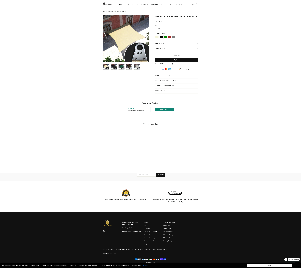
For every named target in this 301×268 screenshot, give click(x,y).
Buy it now (177, 60)
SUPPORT (168, 4)
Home (104, 11)
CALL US (179, 4)
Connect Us (160, 91)
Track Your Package (169, 222)
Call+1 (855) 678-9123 (150, 231)
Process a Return (168, 231)
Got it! (269, 265)
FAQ (145, 225)
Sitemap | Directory (149, 238)
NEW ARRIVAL (156, 4)
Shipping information (164, 86)
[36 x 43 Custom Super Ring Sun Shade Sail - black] (105, 161)
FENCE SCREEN (141, 4)
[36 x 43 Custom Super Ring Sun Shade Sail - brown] (109, 161)
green (165, 37)
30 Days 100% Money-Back (165, 81)
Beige (157, 37)
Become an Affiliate (150, 241)
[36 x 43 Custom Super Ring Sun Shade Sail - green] (107, 161)
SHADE (128, 4)
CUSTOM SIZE (160, 48)
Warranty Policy (168, 235)
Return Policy (167, 228)
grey (173, 37)
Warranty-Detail (168, 238)
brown (169, 37)
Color (160, 33)
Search (146, 222)
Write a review (164, 109)
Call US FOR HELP (162, 76)
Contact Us (147, 235)
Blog (145, 244)
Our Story (147, 228)
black (161, 37)
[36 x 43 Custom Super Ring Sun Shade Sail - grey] (111, 161)
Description (160, 43)
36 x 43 (158, 28)
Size (157, 25)
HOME (121, 4)
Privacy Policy (167, 241)
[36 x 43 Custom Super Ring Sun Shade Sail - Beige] (103, 161)
